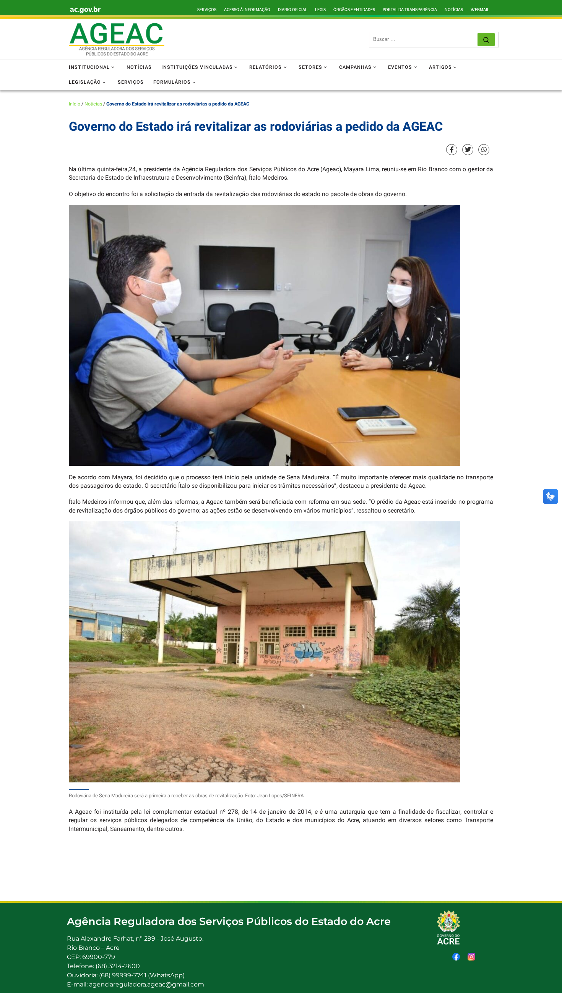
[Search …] (486, 39)
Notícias (93, 104)
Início (74, 104)
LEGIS (320, 10)
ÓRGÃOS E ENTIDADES (354, 10)
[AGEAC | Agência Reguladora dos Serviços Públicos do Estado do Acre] (116, 39)
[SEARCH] (425, 39)
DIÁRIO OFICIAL (292, 10)
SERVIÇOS (206, 10)
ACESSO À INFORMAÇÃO (247, 10)
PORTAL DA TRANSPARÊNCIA (410, 10)
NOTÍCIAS (454, 10)
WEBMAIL (480, 10)
